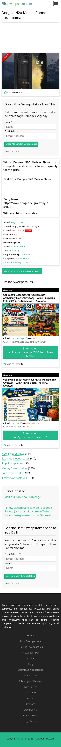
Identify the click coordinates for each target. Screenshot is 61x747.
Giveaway (14, 250)
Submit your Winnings (30, 681)
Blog (30, 664)
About (30, 698)
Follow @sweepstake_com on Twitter (28, 511)
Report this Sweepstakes (15, 262)
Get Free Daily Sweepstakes (20, 576)
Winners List (30, 675)
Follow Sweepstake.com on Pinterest (28, 515)
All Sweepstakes (31, 652)
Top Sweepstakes (13, 463)
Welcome (30, 692)
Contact (30, 703)
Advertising (30, 709)
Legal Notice (31, 721)
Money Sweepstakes (14, 468)
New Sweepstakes (13, 453)
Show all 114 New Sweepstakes (22, 271)
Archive (30, 658)
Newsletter (30, 686)
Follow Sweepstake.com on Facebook (28, 507)
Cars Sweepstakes (13, 473)
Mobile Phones (23, 258)
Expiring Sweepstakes (16, 458)
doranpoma (19, 246)
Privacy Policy (30, 715)
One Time (25, 254)
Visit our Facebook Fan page (23, 497)
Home (30, 635)
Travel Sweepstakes (14, 478)
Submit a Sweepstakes (30, 669)
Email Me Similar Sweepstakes (21, 144)
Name (8, 122)
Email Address (12, 131)
